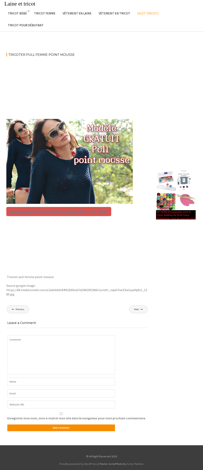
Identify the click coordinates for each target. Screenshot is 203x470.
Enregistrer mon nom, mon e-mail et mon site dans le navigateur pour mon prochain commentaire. (76, 418)
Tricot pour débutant (26, 25)
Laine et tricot (19, 4)
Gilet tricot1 (148, 13)
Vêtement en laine (77, 13)
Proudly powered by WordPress (78, 464)
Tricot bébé (17, 13)
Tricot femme (45, 13)
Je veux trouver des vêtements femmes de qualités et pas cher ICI (59, 211)
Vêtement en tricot (114, 13)
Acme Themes (135, 464)
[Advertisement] (77, 89)
